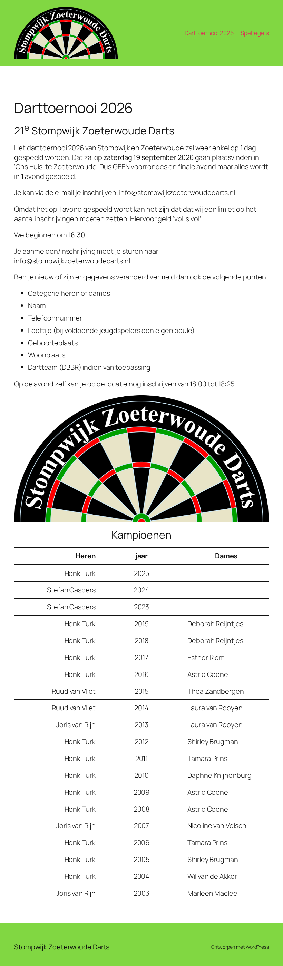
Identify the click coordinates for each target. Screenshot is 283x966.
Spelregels (255, 33)
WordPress (257, 947)
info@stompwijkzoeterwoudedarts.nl (177, 192)
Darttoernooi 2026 (209, 33)
